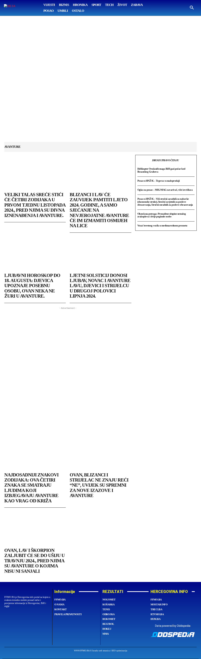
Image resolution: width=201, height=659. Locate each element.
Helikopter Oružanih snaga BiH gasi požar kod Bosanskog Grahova (161, 170)
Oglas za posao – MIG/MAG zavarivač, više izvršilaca (165, 189)
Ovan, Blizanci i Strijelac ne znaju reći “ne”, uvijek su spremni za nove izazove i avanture (99, 485)
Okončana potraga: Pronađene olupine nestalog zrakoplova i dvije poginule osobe (161, 215)
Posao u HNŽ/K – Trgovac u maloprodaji (158, 180)
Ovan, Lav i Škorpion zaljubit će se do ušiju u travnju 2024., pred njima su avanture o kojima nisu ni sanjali (34, 561)
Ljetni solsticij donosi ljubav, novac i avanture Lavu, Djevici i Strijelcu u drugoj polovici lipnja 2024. (100, 286)
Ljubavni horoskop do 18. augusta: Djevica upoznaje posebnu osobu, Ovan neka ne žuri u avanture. (32, 286)
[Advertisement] (100, 82)
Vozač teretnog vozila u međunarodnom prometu (162, 225)
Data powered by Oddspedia (172, 625)
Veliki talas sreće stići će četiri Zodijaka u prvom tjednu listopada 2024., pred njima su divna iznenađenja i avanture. (35, 205)
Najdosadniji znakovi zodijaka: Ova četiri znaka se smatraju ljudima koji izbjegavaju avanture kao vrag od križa (31, 487)
